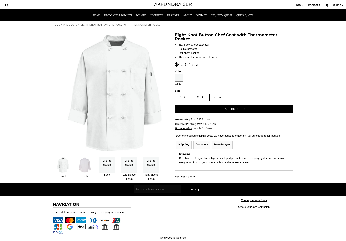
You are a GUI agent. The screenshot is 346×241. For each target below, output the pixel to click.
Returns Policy (88, 212)
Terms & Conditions (64, 212)
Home (56, 25)
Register (314, 5)
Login (299, 5)
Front (63, 176)
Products (70, 25)
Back (85, 176)
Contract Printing (185, 123)
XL (215, 97)
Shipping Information (112, 212)
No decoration (183, 128)
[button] (6, 5)
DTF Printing (182, 119)
